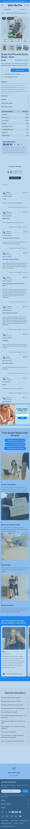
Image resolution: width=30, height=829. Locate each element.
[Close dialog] (28, 405)
